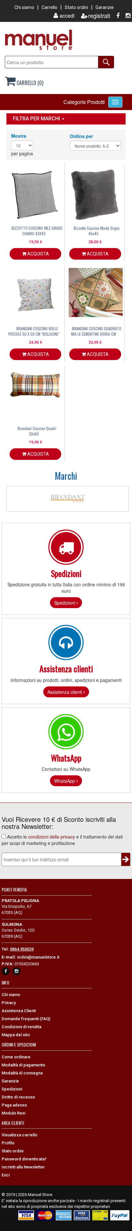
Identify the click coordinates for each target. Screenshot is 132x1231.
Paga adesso (14, 1105)
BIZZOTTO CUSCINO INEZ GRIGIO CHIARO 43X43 (37, 230)
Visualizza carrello (19, 1134)
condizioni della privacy (51, 836)
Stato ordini (76, 7)
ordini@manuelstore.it (38, 957)
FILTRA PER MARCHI (37, 119)
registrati (99, 16)
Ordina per (81, 136)
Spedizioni (65, 602)
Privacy (9, 1002)
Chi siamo (24, 7)
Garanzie (104, 7)
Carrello (49, 7)
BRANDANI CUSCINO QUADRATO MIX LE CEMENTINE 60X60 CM (96, 331)
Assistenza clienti (65, 692)
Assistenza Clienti (19, 1010)
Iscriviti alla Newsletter (23, 1167)
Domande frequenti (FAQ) (26, 1018)
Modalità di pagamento (23, 1065)
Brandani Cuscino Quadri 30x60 (37, 431)
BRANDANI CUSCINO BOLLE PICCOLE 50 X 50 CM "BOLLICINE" (34, 331)
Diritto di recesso (18, 1097)
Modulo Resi (13, 1113)
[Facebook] (115, 16)
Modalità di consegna (22, 1073)
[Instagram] (125, 16)
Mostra (18, 136)
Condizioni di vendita (21, 1026)
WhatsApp (65, 781)
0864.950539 (22, 949)
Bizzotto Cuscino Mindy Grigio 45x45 (97, 230)
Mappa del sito (16, 1034)
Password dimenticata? (24, 1159)
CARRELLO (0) (29, 83)
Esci (6, 1175)
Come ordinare (16, 1057)
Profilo (8, 1143)
